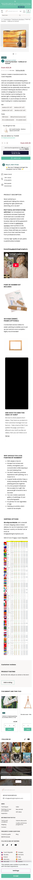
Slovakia (6, 854)
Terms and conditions (4, 821)
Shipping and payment (9, 137)
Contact (3, 827)
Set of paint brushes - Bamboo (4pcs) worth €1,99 (17, 129)
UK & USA (6, 861)
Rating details (20, 70)
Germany (6, 859)
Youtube (28, 739)
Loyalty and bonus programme (21, 823)
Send (18, 781)
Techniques (4, 807)
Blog (17, 834)
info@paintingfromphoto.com (14, 798)
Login (20, 11)
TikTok (7, 436)
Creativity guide (6, 834)
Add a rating (8, 682)
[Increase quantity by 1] (7, 143)
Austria (20, 861)
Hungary (20, 852)
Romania (21, 854)
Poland (6, 857)
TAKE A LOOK (21, 7)
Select (9, 729)
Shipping (3, 824)
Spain (19, 859)
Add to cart (17, 158)
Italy (19, 857)
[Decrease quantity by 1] (2, 143)
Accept (15, 876)
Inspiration (4, 813)
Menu (2, 12)
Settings (16, 871)
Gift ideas (19, 812)
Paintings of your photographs (6, 810)
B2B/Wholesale (5, 837)
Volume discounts (21, 820)
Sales (17, 807)
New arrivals (19, 809)
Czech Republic (8, 852)
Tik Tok (25, 739)
